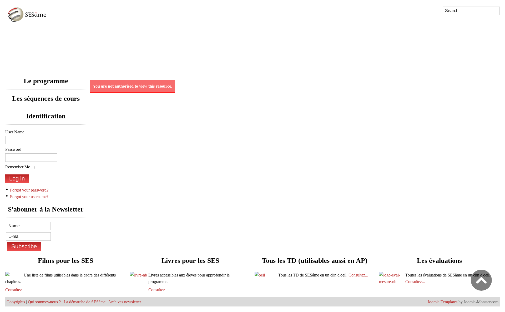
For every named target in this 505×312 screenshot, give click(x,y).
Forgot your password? (29, 190)
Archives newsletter (124, 302)
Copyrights (16, 302)
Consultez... (15, 290)
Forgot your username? (29, 196)
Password (13, 149)
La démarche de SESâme (84, 302)
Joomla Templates (442, 302)
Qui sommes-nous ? (44, 302)
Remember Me (17, 167)
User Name (14, 132)
